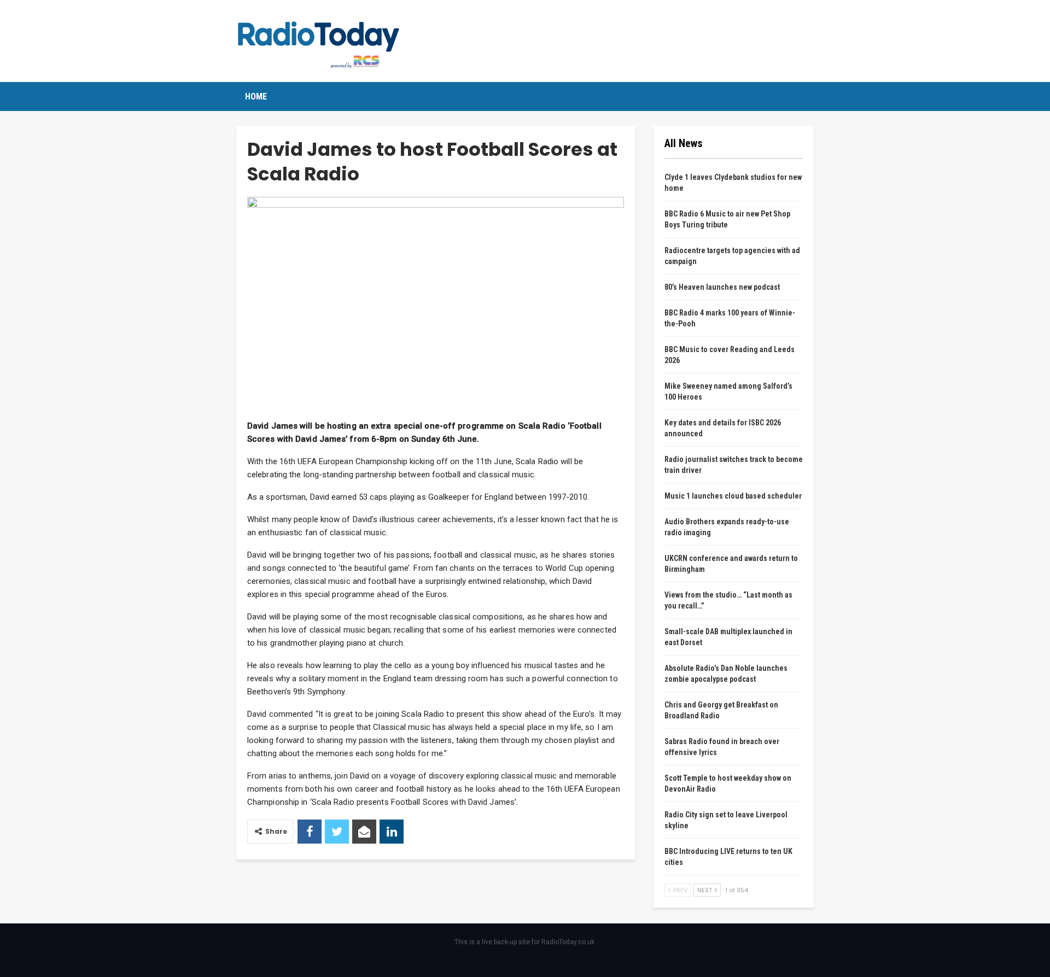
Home (256, 96)
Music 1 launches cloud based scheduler (733, 496)
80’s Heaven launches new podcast (722, 287)
